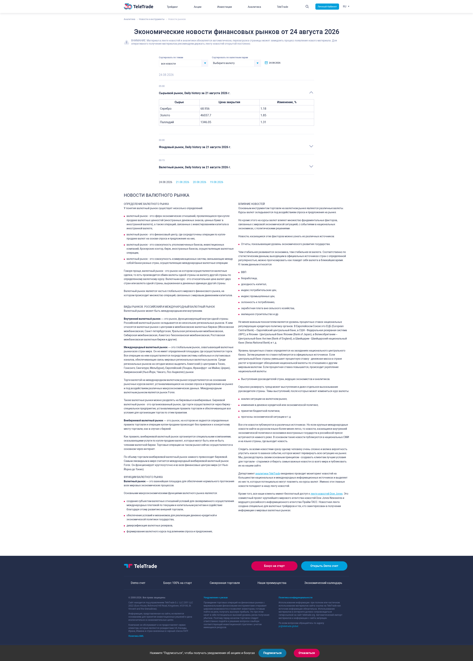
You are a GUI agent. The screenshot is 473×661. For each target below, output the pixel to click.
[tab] (236, 93)
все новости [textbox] (168, 63)
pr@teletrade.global (288, 626)
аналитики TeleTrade (267, 473)
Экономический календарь (323, 583)
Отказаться (307, 653)
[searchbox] (233, 63)
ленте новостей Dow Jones (327, 493)
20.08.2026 (199, 182)
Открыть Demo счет (324, 566)
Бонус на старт (274, 566)
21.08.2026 (182, 182)
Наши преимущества (272, 583)
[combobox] (183, 63)
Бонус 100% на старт (177, 583)
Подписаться (272, 653)
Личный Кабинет (327, 6)
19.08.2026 (216, 182)
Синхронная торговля (225, 583)
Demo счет (138, 583)
